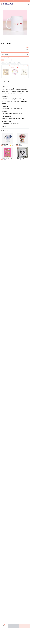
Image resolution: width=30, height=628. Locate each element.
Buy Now (24, 626)
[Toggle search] (29, 4)
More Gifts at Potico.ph (15, 0)
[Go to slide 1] (13, 38)
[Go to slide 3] (17, 38)
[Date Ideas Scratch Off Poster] (8, 153)
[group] (15, 22)
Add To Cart (13, 626)
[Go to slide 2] (15, 38)
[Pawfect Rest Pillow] (22, 153)
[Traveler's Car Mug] (8, 139)
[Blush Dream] (22, 139)
